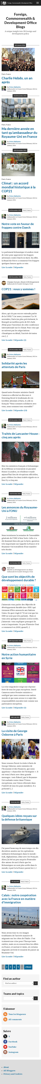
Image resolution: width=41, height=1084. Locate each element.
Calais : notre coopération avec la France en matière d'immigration (19, 898)
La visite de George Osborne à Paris (14, 732)
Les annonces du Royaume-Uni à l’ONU (20, 509)
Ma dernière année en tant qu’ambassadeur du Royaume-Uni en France (19, 132)
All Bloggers (9, 1071)
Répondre (18, 267)
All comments (15, 1019)
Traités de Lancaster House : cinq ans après (20, 435)
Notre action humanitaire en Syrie (19, 656)
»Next (28, 967)
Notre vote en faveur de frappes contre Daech (18, 225)
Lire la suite (7, 267)
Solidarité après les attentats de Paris (14, 365)
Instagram (13, 1052)
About (6, 1067)
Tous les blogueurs (17, 1014)
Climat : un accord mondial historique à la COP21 (19, 187)
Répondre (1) (20, 340)
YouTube (12, 1047)
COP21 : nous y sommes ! (18, 289)
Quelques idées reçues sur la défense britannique (19, 817)
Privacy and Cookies (12, 1074)
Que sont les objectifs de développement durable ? (19, 578)
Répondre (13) (20, 410)
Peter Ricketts (15, 87)
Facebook (13, 1042)
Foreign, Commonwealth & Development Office (19, 3)
